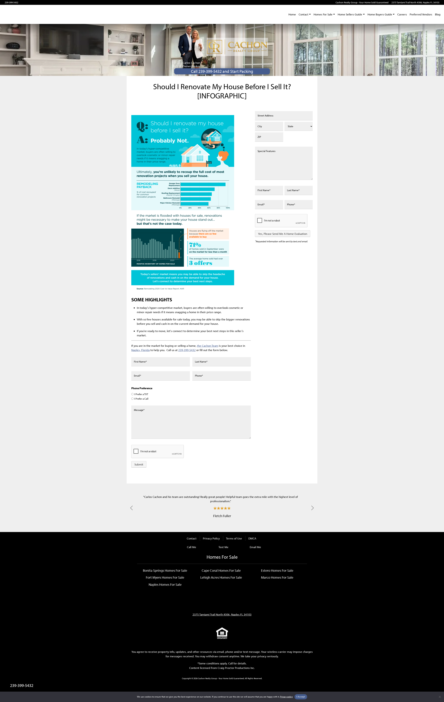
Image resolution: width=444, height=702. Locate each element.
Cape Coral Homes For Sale (221, 570)
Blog (438, 14)
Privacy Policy (211, 538)
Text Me (223, 547)
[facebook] (21, 2)
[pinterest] (45, 2)
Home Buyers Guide (380, 14)
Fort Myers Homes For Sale (165, 577)
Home (292, 14)
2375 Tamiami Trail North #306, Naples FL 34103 (415, 2)
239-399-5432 (11, 2)
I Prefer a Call (141, 398)
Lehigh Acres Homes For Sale (221, 577)
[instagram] (31, 2)
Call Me (191, 547)
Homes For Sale (323, 14)
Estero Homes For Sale (277, 570)
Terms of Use (234, 538)
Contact (303, 14)
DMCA (252, 538)
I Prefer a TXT (141, 394)
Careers (402, 14)
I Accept (300, 696)
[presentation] (281, 221)
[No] (439, 697)
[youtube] (26, 2)
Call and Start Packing (222, 71)
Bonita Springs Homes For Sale (165, 570)
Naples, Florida (140, 350)
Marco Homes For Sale (277, 577)
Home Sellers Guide (350, 14)
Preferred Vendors (421, 14)
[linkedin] (40, 2)
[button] (131, 508)
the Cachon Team (207, 345)
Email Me (255, 547)
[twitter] (36, 2)
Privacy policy (286, 696)
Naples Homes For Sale (165, 584)
